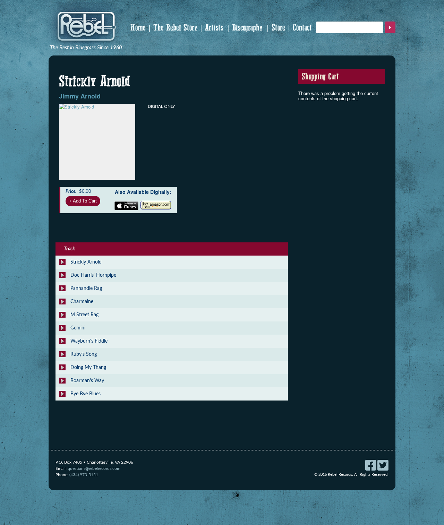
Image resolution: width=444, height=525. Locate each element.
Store (278, 28)
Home (138, 28)
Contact (302, 28)
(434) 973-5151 (83, 475)
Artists (214, 28)
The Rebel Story (175, 28)
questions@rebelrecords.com (94, 468)
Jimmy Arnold (80, 96)
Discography (247, 28)
